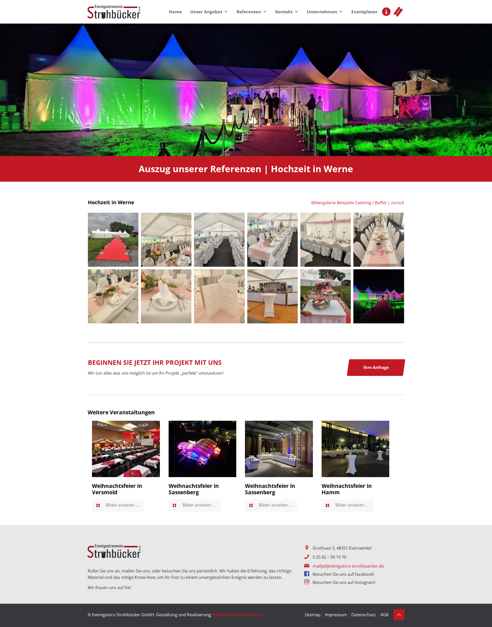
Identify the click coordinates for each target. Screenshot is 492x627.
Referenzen (249, 12)
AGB (384, 615)
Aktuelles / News (386, 11)
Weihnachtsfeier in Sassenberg (194, 489)
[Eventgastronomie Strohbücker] (114, 11)
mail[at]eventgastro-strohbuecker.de (348, 566)
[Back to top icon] (399, 614)
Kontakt (284, 12)
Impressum (336, 615)
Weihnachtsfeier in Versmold (117, 489)
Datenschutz (363, 615)
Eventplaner (364, 12)
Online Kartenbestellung (398, 11)
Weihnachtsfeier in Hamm (347, 489)
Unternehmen (322, 12)
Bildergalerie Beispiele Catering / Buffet (349, 202)
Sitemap (313, 615)
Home (175, 12)
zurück (397, 202)
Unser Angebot (206, 12)
